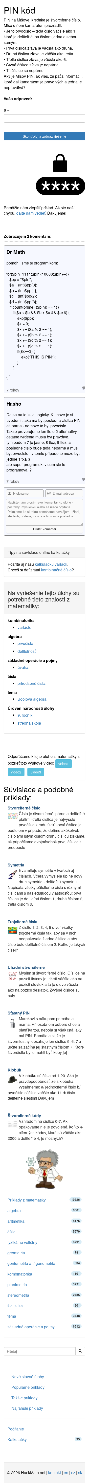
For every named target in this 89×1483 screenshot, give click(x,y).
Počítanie (15, 1429)
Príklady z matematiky (43, 1200)
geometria (43, 1253)
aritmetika (43, 1221)
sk (80, 1472)
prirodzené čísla (31, 683)
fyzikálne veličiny (43, 1242)
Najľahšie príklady (27, 1408)
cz (73, 1472)
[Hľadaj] (80, 1351)
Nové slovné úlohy (27, 1376)
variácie (24, 627)
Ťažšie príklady (24, 1398)
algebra (43, 1210)
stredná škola (29, 723)
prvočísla (25, 643)
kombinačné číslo (56, 570)
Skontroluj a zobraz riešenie (44, 136)
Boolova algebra (32, 699)
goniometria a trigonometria (43, 1263)
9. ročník (25, 715)
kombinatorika (43, 1274)
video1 (63, 763)
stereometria (43, 1295)
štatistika (43, 1306)
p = (6, 110)
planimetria (43, 1284)
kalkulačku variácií (51, 564)
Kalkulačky (43, 1439)
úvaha (23, 667)
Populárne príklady (27, 1387)
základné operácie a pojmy (43, 1327)
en (66, 1472)
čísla (43, 1232)
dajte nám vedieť (30, 213)
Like (83, 388)
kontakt (54, 1472)
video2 (16, 772)
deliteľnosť (27, 651)
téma (43, 1316)
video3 (36, 772)
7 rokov (12, 390)
